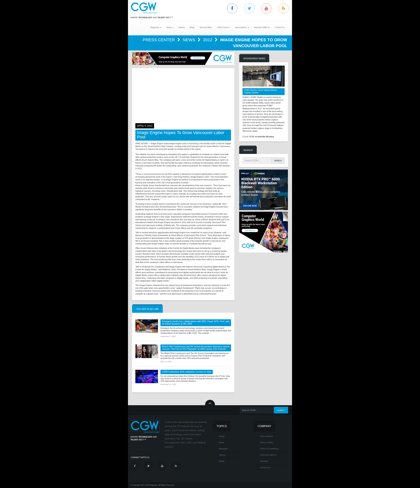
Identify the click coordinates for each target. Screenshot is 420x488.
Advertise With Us (262, 27)
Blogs (192, 27)
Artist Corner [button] (222, 27)
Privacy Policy (266, 442)
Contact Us (279, 27)
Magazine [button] (155, 27)
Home (222, 436)
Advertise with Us (268, 455)
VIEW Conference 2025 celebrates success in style (186, 372)
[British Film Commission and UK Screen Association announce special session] (146, 351)
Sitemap (264, 461)
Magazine (223, 449)
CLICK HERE (248, 137)
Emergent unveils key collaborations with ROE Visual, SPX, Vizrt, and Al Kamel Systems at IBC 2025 (195, 322)
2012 (208, 39)
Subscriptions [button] (241, 27)
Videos (181, 27)
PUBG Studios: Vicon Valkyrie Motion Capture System (260, 91)
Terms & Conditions (269, 449)
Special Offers (206, 27)
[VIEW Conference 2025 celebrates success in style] (146, 376)
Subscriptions (266, 436)
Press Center (159, 39)
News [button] (169, 27)
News (189, 39)
